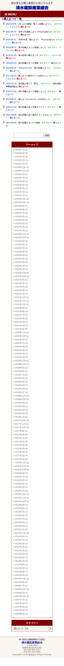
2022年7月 (20, 283)
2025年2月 (20, 192)
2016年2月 (20, 487)
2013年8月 (20, 554)
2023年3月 (20, 262)
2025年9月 (20, 174)
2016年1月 (20, 491)
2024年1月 (20, 230)
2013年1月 (20, 561)
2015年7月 (20, 512)
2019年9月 (20, 368)
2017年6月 (20, 441)
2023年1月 (20, 269)
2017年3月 (20, 452)
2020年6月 (20, 346)
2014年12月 (20, 533)
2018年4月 (20, 413)
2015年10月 (20, 501)
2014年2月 (20, 547)
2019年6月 (20, 378)
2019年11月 (20, 360)
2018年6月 (20, 410)
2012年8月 (20, 565)
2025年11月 (20, 171)
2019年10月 (20, 364)
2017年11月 (20, 424)
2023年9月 (20, 241)
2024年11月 (20, 199)
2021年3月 (20, 325)
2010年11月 (20, 579)
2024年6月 (20, 216)
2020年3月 (20, 353)
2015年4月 (20, 519)
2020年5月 (20, 350)
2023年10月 (20, 237)
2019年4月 (20, 385)
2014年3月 (20, 543)
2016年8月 (20, 473)
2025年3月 (20, 188)
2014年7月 (20, 540)
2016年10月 (20, 469)
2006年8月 (20, 614)
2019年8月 (20, 371)
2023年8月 (20, 244)
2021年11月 (20, 301)
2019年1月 (20, 392)
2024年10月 (20, 202)
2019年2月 (20, 389)
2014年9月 (20, 536)
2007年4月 (20, 603)
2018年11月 (20, 396)
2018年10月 (20, 399)
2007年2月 (20, 610)
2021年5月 (20, 322)
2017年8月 (20, 434)
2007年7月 (20, 600)
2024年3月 (20, 223)
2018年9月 (20, 403)
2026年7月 (20, 150)
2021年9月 (20, 308)
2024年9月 (20, 206)
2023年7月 (20, 248)
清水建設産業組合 (32, 7)
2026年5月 (20, 157)
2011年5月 (20, 575)
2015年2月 (20, 526)
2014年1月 (20, 550)
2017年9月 (20, 431)
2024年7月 (20, 213)
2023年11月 (20, 234)
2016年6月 (20, 480)
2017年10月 (20, 427)
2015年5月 (20, 515)
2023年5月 (20, 255)
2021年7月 (20, 315)
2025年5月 (20, 185)
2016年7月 (20, 477)
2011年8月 (20, 572)
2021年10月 (20, 304)
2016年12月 (20, 462)
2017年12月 (20, 420)
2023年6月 (20, 252)
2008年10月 (20, 589)
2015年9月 (20, 505)
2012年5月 (20, 568)
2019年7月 (20, 375)
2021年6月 (20, 318)
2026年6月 (20, 153)
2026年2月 (20, 160)
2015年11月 (20, 498)
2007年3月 (20, 607)
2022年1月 (20, 294)
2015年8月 (20, 508)
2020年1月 (20, 357)
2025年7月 (20, 178)
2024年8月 (20, 209)
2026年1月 (20, 164)
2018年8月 (20, 406)
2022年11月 (20, 273)
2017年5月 (20, 445)
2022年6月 (20, 287)
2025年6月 (20, 181)
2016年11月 (20, 466)
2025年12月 (20, 167)
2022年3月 (20, 290)
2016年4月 (20, 484)
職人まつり (26, 27)
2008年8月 (20, 593)
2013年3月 (20, 557)
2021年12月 (20, 297)
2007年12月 (20, 596)
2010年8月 (20, 582)
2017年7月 (20, 438)
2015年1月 (20, 529)
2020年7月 (20, 343)
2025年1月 (20, 195)
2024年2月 (20, 227)
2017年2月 (20, 455)
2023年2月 (20, 266)
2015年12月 (20, 494)
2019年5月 (20, 382)
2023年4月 (20, 259)
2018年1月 (20, 417)
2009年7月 (20, 586)
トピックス (15, 27)
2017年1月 (20, 459)
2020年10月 (20, 336)
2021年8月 (20, 311)
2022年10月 (20, 276)
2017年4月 (20, 448)
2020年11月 (20, 332)
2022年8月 (20, 280)
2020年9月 (20, 339)
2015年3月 (20, 522)
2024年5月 (20, 220)
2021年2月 (20, 329)
